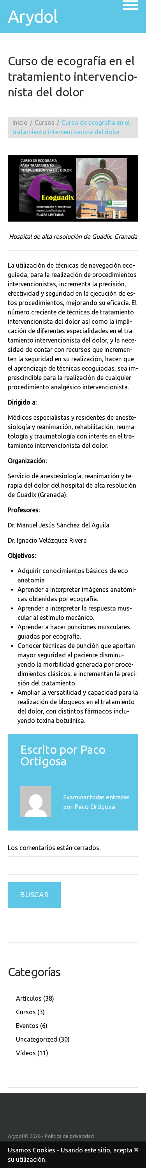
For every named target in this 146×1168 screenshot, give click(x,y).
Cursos (45, 122)
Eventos (27, 1025)
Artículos (29, 998)
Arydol (33, 16)
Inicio (20, 122)
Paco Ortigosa (63, 755)
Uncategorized (36, 1039)
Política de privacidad (69, 1136)
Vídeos (26, 1052)
